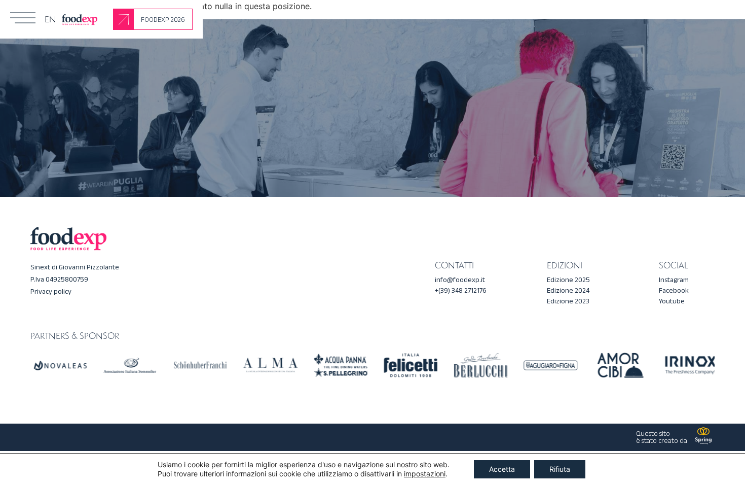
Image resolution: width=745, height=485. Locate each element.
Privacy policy (50, 291)
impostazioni (424, 473)
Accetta (502, 469)
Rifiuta (559, 469)
